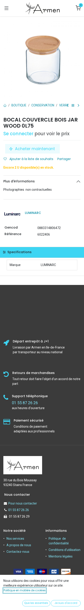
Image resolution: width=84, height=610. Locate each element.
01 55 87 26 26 (18, 510)
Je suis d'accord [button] (65, 603)
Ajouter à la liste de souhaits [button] (31, 159)
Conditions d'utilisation (64, 550)
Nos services (15, 538)
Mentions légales (61, 556)
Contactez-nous (17, 551)
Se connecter (18, 134)
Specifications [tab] (19, 252)
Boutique (18, 105)
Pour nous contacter (22, 503)
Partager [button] (64, 159)
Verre (64, 105)
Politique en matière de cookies (25, 590)
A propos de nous (18, 545)
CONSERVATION (42, 105)
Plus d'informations (19, 181)
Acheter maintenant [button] (35, 148)
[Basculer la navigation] (6, 8)
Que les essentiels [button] (36, 603)
